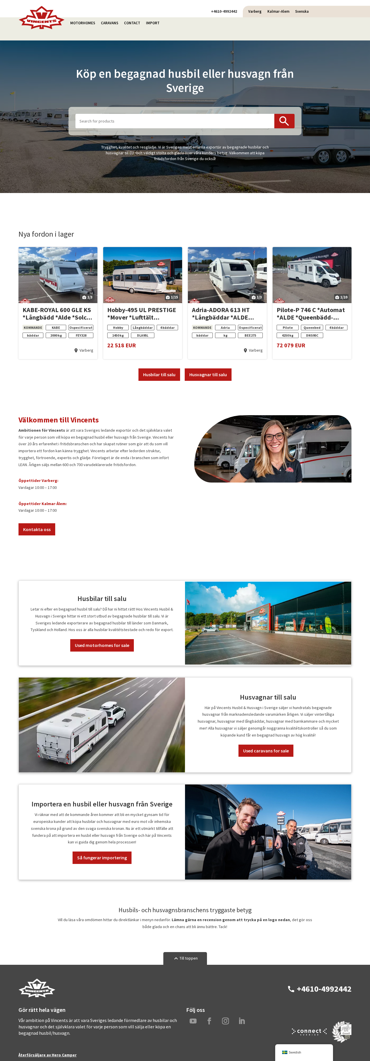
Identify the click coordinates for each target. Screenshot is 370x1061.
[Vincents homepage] (41, 28)
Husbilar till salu (159, 374)
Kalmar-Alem (278, 11)
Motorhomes (82, 23)
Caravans (109, 23)
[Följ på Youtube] (193, 1021)
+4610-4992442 (224, 11)
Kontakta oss (37, 529)
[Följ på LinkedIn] (242, 1021)
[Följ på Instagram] (225, 1021)
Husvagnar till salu (208, 374)
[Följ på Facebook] (209, 1021)
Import (153, 23)
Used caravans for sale (266, 751)
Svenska (302, 11)
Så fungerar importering (102, 857)
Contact (132, 23)
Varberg (255, 11)
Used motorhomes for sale (102, 645)
